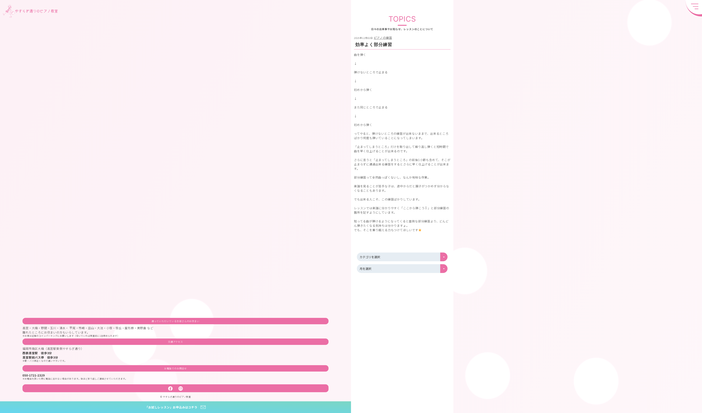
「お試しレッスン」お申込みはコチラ (171, 407)
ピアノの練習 (383, 37)
